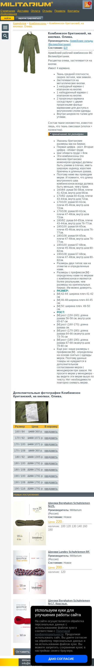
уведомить (50, 431)
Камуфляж (19, 23)
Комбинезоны (37, 23)
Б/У (66, 47)
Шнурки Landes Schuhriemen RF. (69, 551)
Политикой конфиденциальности (52, 632)
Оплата (35, 10)
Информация (8, 14)
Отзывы (47, 10)
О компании (7, 10)
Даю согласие (61, 659)
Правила (59, 10)
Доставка (23, 10)
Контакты (73, 10)
